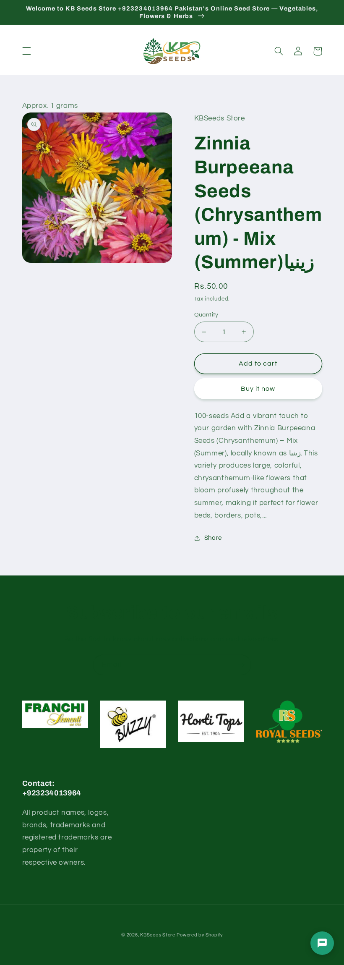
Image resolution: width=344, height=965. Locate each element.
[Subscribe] (241, 664)
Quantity (206, 315)
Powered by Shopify (199, 935)
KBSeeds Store (157, 935)
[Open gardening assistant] (322, 943)
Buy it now (258, 388)
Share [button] (213, 538)
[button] (26, 51)
